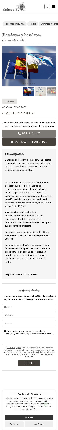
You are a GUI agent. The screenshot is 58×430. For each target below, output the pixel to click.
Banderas (9, 101)
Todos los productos (14, 23)
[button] (23, 83)
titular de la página (14, 348)
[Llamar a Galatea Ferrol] (46, 6)
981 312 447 (31, 133)
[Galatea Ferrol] (14, 6)
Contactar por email (30, 142)
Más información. (29, 409)
